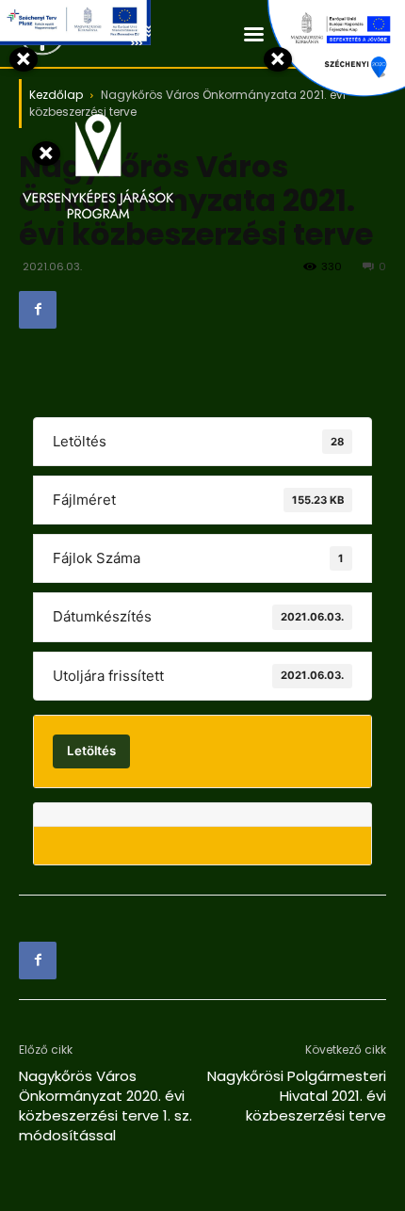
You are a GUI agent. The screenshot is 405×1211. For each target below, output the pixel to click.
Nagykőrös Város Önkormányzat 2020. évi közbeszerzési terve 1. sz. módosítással (105, 1105)
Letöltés (91, 750)
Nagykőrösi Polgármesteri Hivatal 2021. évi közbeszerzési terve (296, 1095)
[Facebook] (38, 310)
